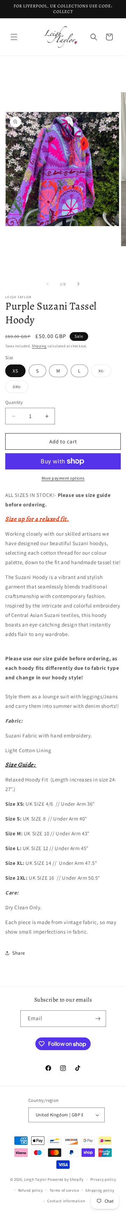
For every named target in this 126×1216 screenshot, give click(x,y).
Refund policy (30, 1190)
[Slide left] (47, 284)
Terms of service (64, 1190)
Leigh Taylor (35, 1179)
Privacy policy (103, 1179)
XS (15, 371)
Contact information (66, 1200)
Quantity (14, 402)
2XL (20, 388)
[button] (14, 37)
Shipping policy (99, 1190)
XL (104, 372)
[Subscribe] (98, 1018)
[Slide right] (78, 284)
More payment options (63, 478)
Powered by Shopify (66, 1179)
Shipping (39, 346)
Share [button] (18, 953)
